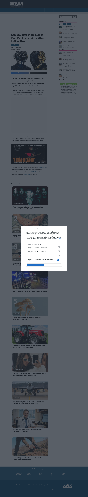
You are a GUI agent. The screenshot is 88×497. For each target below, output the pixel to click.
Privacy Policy (50, 268)
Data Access (44, 268)
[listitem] (44, 244)
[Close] (65, 228)
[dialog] (44, 248)
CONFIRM (35, 264)
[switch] (58, 247)
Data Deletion (37, 268)
